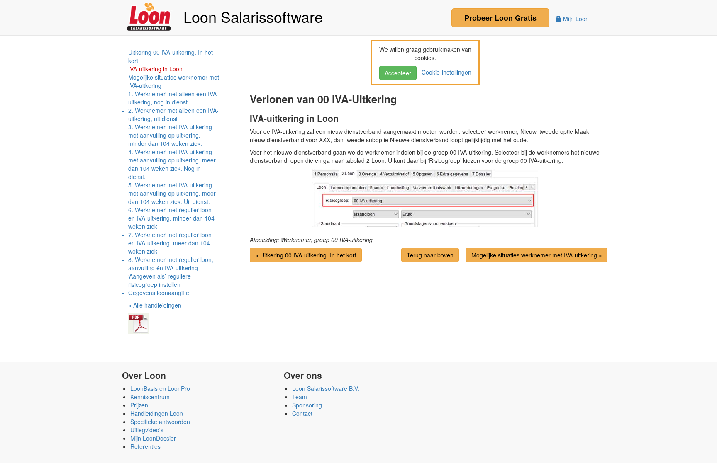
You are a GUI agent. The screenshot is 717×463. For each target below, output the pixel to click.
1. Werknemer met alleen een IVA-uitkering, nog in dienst (173, 98)
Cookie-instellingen (444, 72)
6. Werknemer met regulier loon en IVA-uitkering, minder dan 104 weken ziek (171, 218)
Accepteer (398, 73)
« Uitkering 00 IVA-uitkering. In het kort (305, 255)
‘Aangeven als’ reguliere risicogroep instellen (159, 280)
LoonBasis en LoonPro (160, 388)
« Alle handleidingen (154, 305)
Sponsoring (307, 405)
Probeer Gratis (500, 17)
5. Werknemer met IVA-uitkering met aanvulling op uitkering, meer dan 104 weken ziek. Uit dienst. (172, 193)
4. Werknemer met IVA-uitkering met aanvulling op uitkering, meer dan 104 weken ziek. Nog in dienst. (172, 164)
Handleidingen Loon (156, 413)
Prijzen (139, 405)
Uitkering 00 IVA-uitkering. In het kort (170, 56)
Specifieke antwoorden (160, 421)
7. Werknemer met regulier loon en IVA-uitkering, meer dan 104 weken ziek (170, 242)
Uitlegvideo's (146, 430)
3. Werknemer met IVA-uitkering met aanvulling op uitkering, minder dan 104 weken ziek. (170, 135)
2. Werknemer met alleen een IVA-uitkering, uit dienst (173, 114)
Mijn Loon (575, 19)
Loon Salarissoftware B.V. (325, 388)
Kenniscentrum (150, 397)
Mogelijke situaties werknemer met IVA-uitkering (173, 81)
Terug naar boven (430, 255)
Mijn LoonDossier (153, 438)
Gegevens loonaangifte (158, 292)
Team (299, 397)
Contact (302, 413)
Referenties (145, 446)
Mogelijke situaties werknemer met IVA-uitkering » (536, 255)
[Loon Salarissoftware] (149, 16)
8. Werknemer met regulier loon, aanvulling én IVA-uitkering (170, 263)
